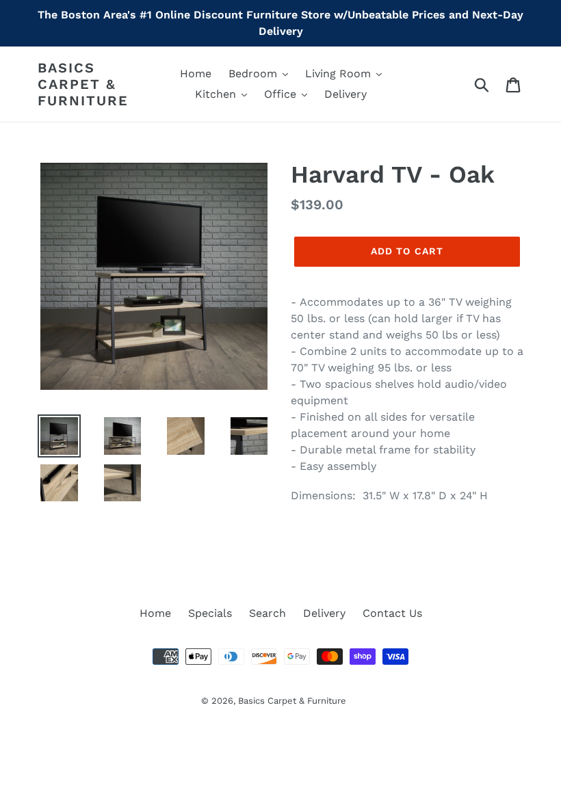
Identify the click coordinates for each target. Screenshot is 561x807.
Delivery (324, 613)
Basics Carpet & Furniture (83, 84)
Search (267, 613)
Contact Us (392, 613)
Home (155, 613)
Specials (210, 613)
